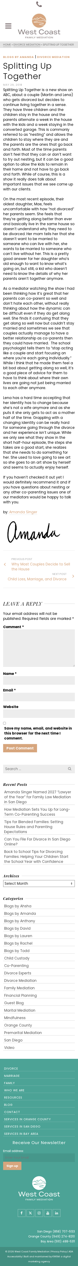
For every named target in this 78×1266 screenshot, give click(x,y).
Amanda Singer (23, 512)
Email (9, 690)
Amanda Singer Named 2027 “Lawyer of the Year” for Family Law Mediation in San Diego (37, 797)
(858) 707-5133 (64, 1231)
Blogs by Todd (17, 950)
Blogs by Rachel (18, 943)
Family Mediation (19, 988)
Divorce (11, 1068)
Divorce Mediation (53, 57)
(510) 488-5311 (64, 1241)
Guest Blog (14, 1002)
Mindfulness (15, 1017)
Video (9, 1047)
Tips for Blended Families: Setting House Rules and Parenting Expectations (33, 826)
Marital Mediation (19, 1010)
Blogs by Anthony (19, 921)
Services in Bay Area (21, 1134)
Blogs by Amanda (18, 57)
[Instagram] (39, 1213)
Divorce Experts (17, 973)
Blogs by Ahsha (17, 906)
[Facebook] (22, 1213)
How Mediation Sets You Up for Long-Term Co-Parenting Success (37, 812)
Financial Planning (20, 995)
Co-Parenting (16, 965)
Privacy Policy (59, 1251)
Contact (12, 1112)
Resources (13, 1097)
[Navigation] (8, 25)
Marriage (12, 1076)
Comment (13, 626)
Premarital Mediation (23, 1032)
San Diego (13, 1040)
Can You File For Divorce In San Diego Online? (37, 842)
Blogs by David (17, 928)
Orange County (18, 1025)
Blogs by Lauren (18, 935)
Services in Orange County (27, 1119)
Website (10, 706)
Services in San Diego (22, 1126)
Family (9, 1083)
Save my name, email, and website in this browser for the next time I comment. (38, 733)
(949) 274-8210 (63, 1236)
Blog (8, 1105)
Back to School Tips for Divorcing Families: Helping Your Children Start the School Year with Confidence (36, 856)
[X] (30, 1213)
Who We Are (14, 1090)
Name (10, 673)
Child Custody (17, 958)
